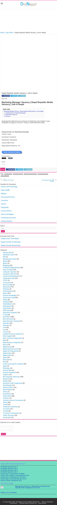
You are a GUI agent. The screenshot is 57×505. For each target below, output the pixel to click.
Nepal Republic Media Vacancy (30, 174)
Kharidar (6, 323)
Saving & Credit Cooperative (12, 383)
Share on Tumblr (10, 158)
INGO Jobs (6, 310)
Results (5, 381)
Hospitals (6, 302)
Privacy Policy (24, 503)
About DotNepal (47, 502)
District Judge (7, 285)
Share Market (7, 389)
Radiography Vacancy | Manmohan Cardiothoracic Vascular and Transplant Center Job (32, 487)
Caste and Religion (7, 214)
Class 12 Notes (8, 270)
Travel (5, 404)
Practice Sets (7, 370)
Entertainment (8, 291)
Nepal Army (7, 347)
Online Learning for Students (13, 364)
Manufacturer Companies (12, 342)
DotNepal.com (21, 502)
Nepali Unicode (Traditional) (10, 242)
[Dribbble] (26, 500)
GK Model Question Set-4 (9, 472)
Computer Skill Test (9, 274)
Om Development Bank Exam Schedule (48, 180)
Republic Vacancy (4, 176)
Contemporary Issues (8, 218)
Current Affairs (6, 211)
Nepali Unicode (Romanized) (10, 245)
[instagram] (33, 500)
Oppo (5, 366)
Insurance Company (10, 312)
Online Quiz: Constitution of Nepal (12, 473)
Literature (4, 200)
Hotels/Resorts (8, 304)
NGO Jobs (6, 359)
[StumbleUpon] (30, 500)
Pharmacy (6, 368)
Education (6, 287)
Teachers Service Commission (13, 400)
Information (7, 308)
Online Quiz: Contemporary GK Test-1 (13, 477)
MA (4, 340)
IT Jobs (5, 315)
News (5, 357)
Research (6, 379)
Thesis (5, 402)
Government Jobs (9, 297)
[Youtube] (29, 500)
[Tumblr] (31, 500)
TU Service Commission (11, 413)
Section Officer (8, 387)
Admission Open (8, 255)
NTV (4, 362)
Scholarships (7, 385)
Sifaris (5, 392)
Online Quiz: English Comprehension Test (15, 475)
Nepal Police (7, 353)
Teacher (5, 398)
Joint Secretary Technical (11, 321)
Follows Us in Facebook (9, 492)
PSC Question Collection (11, 377)
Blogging (6, 265)
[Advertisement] (28, 20)
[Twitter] (25, 500)
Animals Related (6, 221)
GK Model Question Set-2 (9, 468)
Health (5, 300)
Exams (5, 293)
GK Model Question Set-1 (9, 467)
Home (2, 32)
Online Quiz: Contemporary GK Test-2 (13, 479)
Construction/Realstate (11, 276)
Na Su (5, 344)
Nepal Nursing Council (10, 349)
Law (4, 327)
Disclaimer (13, 503)
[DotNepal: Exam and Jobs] (28, 4)
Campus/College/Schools (11, 267)
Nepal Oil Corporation (10, 351)
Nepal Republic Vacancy (43, 174)
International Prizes (8, 197)
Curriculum (7, 282)
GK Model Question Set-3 (9, 470)
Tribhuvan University (10, 407)
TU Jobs (5, 411)
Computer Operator (10, 272)
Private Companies (9, 372)
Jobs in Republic (8, 174)
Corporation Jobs (9, 278)
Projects (5, 374)
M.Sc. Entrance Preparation (12, 338)
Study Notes (7, 396)
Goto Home (42, 503)
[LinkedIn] (27, 500)
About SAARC (5, 190)
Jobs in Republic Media (18, 174)
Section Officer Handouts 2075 (11, 480)
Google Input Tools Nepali (10, 238)
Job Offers (9, 32)
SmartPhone (7, 394)
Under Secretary (8, 415)
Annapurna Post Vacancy (8, 180)
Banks (5, 261)
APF (4, 257)
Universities (7, 417)
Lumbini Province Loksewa (12, 334)
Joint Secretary (8, 319)
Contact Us (33, 503)
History (3, 204)
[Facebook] (23, 500)
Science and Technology (9, 186)
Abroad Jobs (7, 252)
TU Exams (6, 409)
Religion (3, 193)
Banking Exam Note (10, 259)
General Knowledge (9, 295)
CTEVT (5, 280)
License (5, 332)
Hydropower (7, 306)
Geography (5, 207)
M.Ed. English (7, 336)
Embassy (6, 289)
